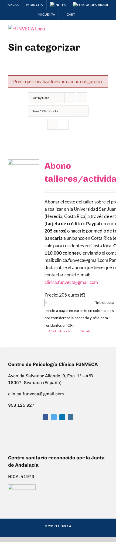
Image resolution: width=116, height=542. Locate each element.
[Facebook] (45, 417)
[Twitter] (54, 417)
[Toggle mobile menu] (106, 28)
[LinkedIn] (62, 417)
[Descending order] (82, 97)
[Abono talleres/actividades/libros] (23, 173)
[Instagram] (70, 417)
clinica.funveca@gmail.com (71, 282)
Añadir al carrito (59, 331)
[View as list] (63, 124)
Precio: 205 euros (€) (65, 295)
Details (85, 331)
